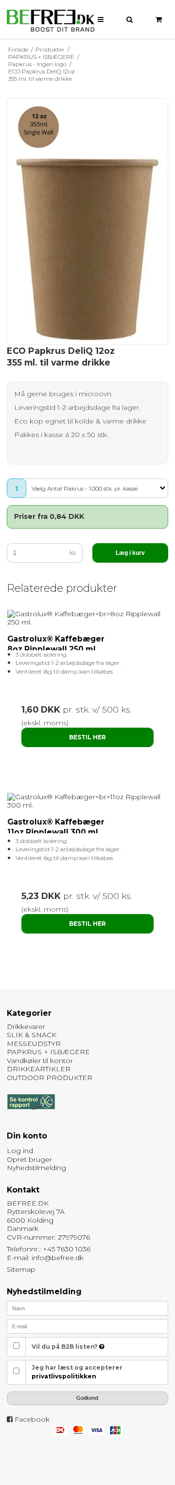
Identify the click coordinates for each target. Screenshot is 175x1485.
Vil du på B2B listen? (65, 1346)
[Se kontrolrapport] (31, 1114)
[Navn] (88, 1307)
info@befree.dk (58, 1257)
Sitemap (21, 1269)
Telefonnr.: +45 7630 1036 (48, 1249)
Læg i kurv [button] (130, 553)
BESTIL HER (87, 737)
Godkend (87, 1398)
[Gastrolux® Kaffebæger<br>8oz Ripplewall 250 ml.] (87, 618)
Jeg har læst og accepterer (77, 1372)
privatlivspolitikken (64, 1376)
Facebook (32, 1419)
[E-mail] (88, 1325)
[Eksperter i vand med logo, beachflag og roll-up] (50, 21)
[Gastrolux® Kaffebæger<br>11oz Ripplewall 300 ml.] (87, 801)
